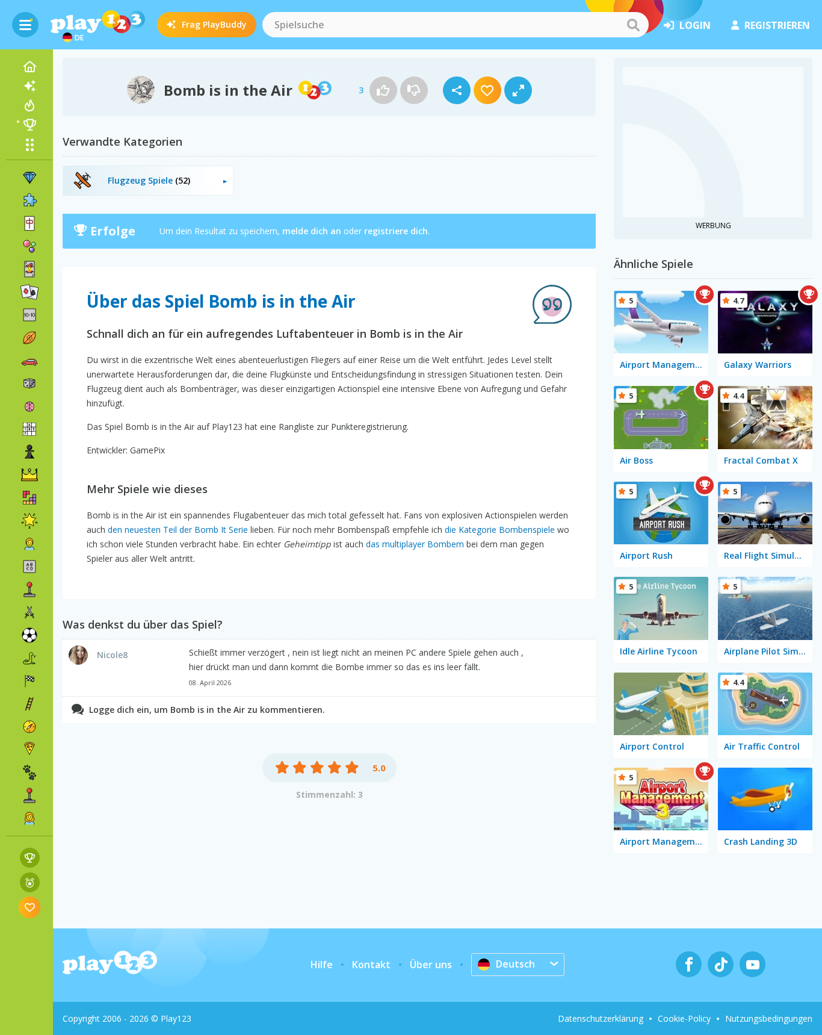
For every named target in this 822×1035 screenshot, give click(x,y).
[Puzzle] (29, 200)
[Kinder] (29, 543)
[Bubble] (29, 246)
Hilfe (322, 964)
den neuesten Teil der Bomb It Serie (178, 529)
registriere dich (396, 231)
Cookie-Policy (684, 1018)
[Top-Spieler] (29, 124)
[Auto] (29, 360)
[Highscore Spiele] (30, 858)
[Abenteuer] (29, 726)
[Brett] (29, 383)
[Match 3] (29, 177)
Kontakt (371, 964)
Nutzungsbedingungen (768, 1018)
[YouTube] (752, 964)
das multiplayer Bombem (415, 544)
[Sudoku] (29, 429)
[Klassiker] (29, 658)
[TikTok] (721, 964)
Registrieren (777, 25)
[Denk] (29, 406)
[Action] (29, 612)
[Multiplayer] (29, 795)
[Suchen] (633, 24)
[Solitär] (29, 292)
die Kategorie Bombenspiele (500, 529)
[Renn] (29, 681)
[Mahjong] (29, 223)
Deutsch (515, 964)
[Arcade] (29, 589)
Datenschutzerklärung (600, 1018)
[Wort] (29, 566)
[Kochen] (29, 749)
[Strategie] (29, 475)
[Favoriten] (30, 907)
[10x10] (29, 314)
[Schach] (29, 452)
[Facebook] (689, 964)
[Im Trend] (29, 105)
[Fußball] (29, 635)
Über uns (431, 964)
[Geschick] (29, 703)
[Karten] (29, 269)
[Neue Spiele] (29, 86)
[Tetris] (29, 497)
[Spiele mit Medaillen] (30, 882)
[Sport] (29, 337)
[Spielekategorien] (29, 144)
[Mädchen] (29, 818)
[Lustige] (29, 520)
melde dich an (311, 231)
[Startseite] (29, 66)
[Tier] (29, 772)
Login (695, 25)
